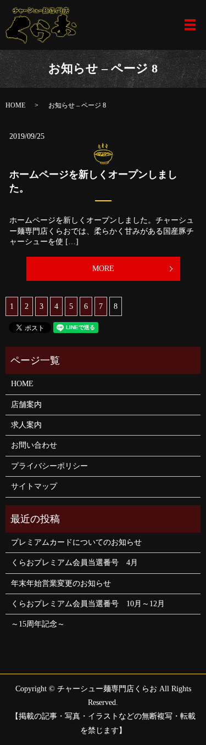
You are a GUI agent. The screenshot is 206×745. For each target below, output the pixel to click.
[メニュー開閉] (190, 24)
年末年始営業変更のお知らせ (61, 583)
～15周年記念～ (38, 624)
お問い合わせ (34, 445)
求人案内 (26, 425)
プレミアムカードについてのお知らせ (76, 542)
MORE (103, 268)
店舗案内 (26, 404)
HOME (15, 105)
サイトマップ (34, 486)
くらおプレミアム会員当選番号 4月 (74, 562)
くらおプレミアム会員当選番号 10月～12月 (88, 604)
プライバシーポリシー (49, 466)
